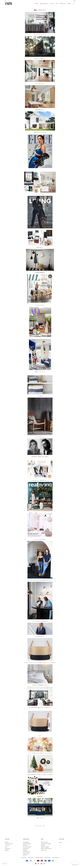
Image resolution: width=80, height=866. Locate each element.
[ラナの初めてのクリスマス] (39, 772)
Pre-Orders (25, 850)
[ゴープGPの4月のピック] (40, 634)
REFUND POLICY (47, 857)
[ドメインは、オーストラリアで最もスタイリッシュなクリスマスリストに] (39, 751)
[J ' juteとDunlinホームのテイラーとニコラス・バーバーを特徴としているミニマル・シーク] (39, 454)
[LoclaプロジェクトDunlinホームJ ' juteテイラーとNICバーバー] (40, 619)
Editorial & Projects (45, 846)
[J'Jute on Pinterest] (44, 863)
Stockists (43, 845)
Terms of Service (26, 853)
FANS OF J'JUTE (62, 3)
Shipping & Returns (27, 843)
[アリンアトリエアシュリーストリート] (40, 32)
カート (74, 3)
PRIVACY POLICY (31, 857)
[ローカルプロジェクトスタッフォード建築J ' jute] (40, 56)
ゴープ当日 (40, 396)
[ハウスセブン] (40, 815)
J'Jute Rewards (26, 842)
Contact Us (60, 842)
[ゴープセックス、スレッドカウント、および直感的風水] (40, 683)
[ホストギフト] (40, 733)
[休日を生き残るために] (40, 705)
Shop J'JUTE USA (44, 850)
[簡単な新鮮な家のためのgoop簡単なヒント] (40, 107)
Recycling (25, 845)
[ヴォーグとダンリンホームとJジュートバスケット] (40, 578)
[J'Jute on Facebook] (38, 863)
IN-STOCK (36, 3)
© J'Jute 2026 (23, 857)
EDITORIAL (69, 3)
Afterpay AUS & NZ (26, 851)
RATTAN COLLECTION (44, 3)
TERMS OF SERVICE (39, 857)
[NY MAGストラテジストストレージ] (40, 660)
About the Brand (44, 842)
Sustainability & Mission (46, 843)
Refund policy (26, 848)
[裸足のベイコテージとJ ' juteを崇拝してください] (40, 478)
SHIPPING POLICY (56, 857)
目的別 (57, 3)
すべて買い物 (52, 3)
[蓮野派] (40, 794)
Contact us (25, 854)
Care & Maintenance (27, 846)
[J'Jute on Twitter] (35, 863)
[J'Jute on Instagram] (41, 863)
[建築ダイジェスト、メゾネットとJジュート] (40, 369)
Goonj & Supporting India (46, 848)
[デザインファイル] (40, 81)
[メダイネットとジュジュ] (40, 337)
